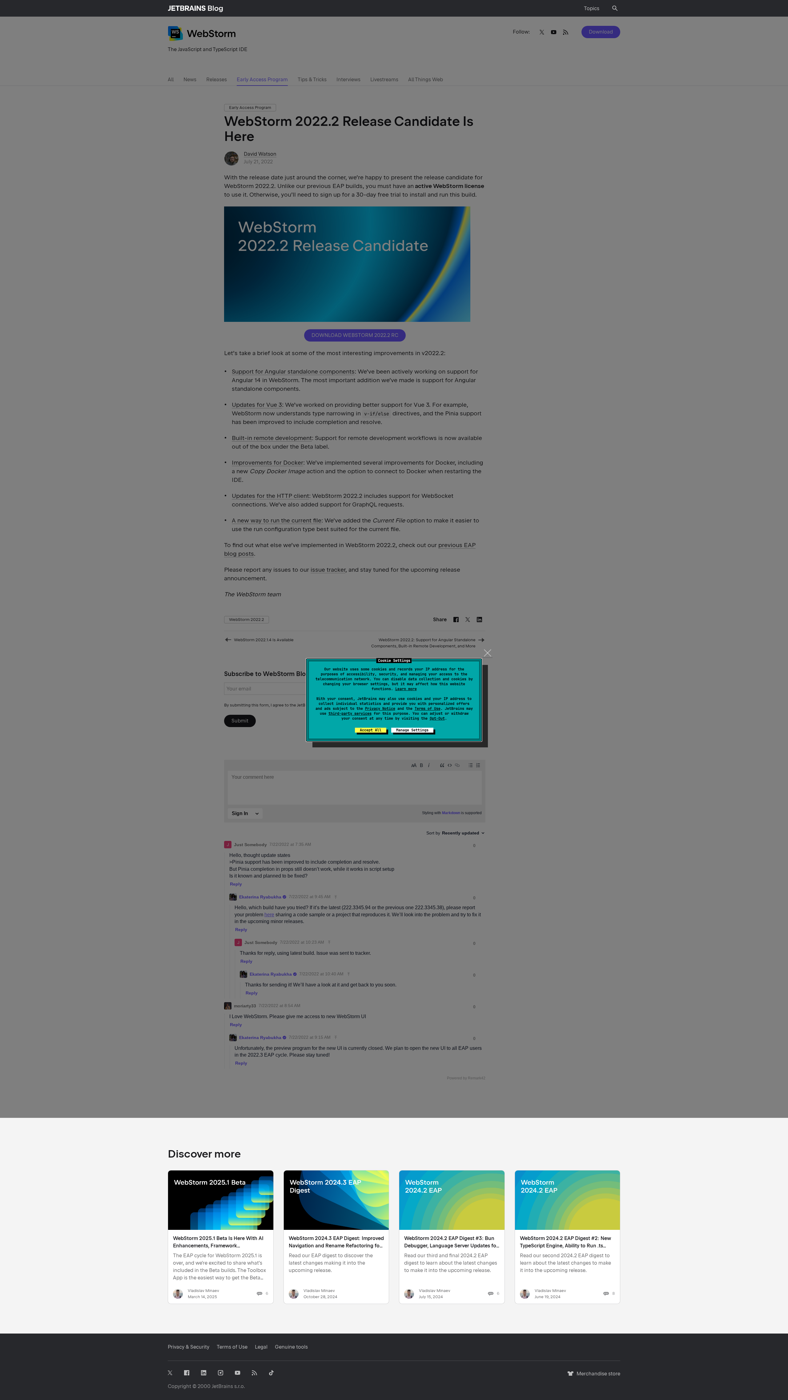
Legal (261, 1347)
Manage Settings (412, 730)
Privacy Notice (380, 708)
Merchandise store (596, 1376)
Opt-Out (437, 718)
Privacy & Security (188, 1347)
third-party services (350, 713)
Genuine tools (291, 1347)
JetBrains (222, 1386)
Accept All (370, 730)
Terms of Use (427, 708)
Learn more (406, 688)
